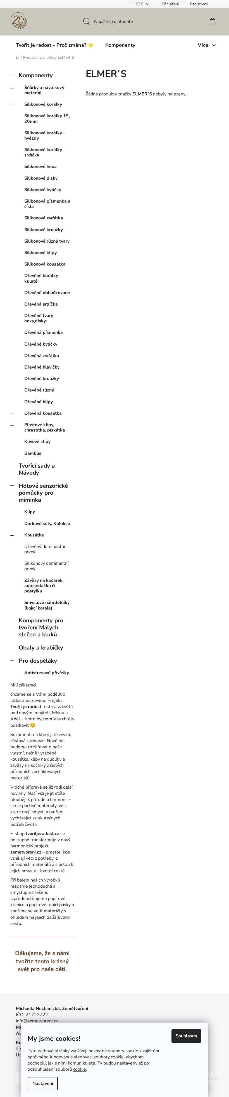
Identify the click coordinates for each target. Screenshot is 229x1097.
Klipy (29, 512)
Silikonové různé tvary (47, 241)
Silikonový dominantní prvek (46, 566)
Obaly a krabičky (41, 647)
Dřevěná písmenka (43, 332)
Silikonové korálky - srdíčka (44, 152)
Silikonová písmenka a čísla (47, 204)
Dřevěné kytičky (40, 344)
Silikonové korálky (43, 104)
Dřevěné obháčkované (47, 293)
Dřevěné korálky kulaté (41, 278)
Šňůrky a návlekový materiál (44, 90)
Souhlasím (186, 1036)
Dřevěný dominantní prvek (44, 549)
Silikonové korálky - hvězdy (44, 135)
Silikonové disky (41, 178)
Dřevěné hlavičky (41, 367)
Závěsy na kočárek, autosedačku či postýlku (44, 585)
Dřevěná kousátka (43, 413)
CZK (140, 4)
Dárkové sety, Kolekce (47, 524)
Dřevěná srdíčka (41, 304)
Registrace (199, 4)
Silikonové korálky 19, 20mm (47, 118)
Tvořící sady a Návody (37, 469)
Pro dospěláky (38, 661)
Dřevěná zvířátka (41, 356)
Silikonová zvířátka (43, 218)
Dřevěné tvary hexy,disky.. (38, 318)
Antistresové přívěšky (46, 673)
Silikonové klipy (40, 253)
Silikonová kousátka (45, 264)
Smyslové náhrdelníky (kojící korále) (47, 605)
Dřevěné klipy (38, 402)
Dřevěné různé (39, 390)
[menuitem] (54, 45)
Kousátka (34, 535)
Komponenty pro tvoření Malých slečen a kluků (41, 627)
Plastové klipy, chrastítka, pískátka (44, 427)
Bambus (32, 453)
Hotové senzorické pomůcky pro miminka (43, 493)
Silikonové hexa (40, 166)
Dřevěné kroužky (41, 379)
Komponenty (36, 75)
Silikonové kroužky (43, 230)
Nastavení (42, 1083)
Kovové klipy (37, 442)
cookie (79, 1069)
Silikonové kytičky (42, 190)
